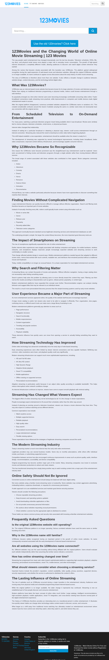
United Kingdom (29, 650)
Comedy (16, 639)
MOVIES (41, 3)
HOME (26, 3)
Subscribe (53, 651)
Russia (26, 645)
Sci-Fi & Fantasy (18, 645)
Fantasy (15, 643)
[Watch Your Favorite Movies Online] (54, 20)
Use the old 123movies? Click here (55, 43)
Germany (27, 647)
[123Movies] (12, 3)
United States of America (29, 642)
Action (15, 647)
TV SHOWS (33, 3)
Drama (15, 641)
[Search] (103, 3)
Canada (27, 639)
